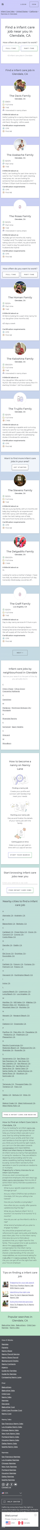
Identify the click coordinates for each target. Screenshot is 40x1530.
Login (23, 4)
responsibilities (17, 1245)
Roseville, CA (20, 1050)
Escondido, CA (8, 956)
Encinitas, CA (20, 954)
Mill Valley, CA (19, 1002)
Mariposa (6, 708)
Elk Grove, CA (8, 954)
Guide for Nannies (9, 1374)
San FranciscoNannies (11, 1457)
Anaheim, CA (19, 916)
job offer (7, 1258)
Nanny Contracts (9, 1364)
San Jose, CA (23, 1061)
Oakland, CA (7, 1024)
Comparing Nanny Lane (11, 1377)
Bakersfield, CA (8, 924)
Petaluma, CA (9, 1035)
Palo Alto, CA (18, 1032)
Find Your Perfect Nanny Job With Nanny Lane (21, 1287)
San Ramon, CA (22, 1066)
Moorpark (6, 710)
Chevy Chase (7, 689)
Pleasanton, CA (8, 1037)
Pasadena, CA (31, 1032)
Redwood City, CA (27, 1048)
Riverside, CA (7, 1050)
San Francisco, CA (9, 1061)
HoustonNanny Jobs (10, 1440)
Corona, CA (18, 935)
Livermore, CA (24, 992)
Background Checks (10, 1361)
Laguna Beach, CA (10, 992)
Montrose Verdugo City (21, 708)
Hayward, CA (7, 975)
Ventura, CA (17, 1095)
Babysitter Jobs (8, 1325)
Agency (5, 1367)
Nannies (5, 1328)
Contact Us (6, 1487)
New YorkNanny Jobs (11, 1434)
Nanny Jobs (14, 1328)
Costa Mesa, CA (9, 937)
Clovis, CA (32, 932)
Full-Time (11, 48)
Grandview (6, 700)
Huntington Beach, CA (23, 975)
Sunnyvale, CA (8, 1076)
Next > (20, 653)
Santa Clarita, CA (9, 1071)
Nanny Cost (6, 1414)
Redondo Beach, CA (10, 1048)
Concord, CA (7, 935)
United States (22, 12)
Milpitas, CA (31, 1002)
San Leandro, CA (9, 1064)
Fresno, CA (18, 967)
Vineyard (6, 735)
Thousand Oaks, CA (23, 1084)
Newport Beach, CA (21, 1016)
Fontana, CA (29, 964)
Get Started (20, 467)
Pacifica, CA (7, 1032)
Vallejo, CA (6, 1095)
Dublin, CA (17, 945)
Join (34, 4)
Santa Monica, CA (25, 1071)
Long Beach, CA (9, 994)
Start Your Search (20, 855)
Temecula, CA (8, 1084)
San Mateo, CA (8, 1066)
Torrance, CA (7, 1087)
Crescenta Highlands (11, 691)
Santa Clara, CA (21, 1069)
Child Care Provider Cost (12, 1410)
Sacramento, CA (9, 1059)
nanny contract (21, 1258)
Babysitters (21, 1325)
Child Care (31, 1325)
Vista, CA (26, 1095)
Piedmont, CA (22, 1035)
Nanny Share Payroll (10, 1358)
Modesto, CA (23, 1005)
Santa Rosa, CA (8, 1073)
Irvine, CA (6, 983)
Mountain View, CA (10, 1007)
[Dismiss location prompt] (35, 1515)
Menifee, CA (7, 1002)
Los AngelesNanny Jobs (12, 1427)
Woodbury (6, 743)
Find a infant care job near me (20, 1115)
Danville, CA (7, 945)
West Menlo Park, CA (11, 1106)
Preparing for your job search (22, 1283)
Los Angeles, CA (23, 994)
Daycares (5, 1404)
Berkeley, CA (21, 924)
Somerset (6, 727)
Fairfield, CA (7, 964)
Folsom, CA (18, 964)
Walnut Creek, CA (9, 1103)
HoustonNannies (9, 1473)
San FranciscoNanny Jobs (12, 1424)
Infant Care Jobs (7, 12)
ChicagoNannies (9, 1463)
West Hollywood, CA (26, 1103)
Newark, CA (7, 1016)
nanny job (31, 1128)
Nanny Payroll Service (10, 1354)
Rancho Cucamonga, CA (12, 1045)
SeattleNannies (8, 1480)
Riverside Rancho (9, 719)
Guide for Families (9, 1371)
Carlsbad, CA (7, 932)
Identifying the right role (20, 1292)
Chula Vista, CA (20, 932)
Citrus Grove (19, 689)
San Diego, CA (23, 1059)
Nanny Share (7, 1351)
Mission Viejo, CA (9, 1005)
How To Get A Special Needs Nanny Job (22, 1296)
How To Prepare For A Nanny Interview (22, 1306)
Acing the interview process (21, 1302)
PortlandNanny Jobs (10, 1437)
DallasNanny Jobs (9, 1444)
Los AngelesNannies (10, 1460)
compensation (8, 1148)
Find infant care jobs (20, 890)
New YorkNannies (9, 1467)
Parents (5, 1348)
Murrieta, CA (24, 1007)
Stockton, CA (21, 1073)
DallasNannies (8, 1477)
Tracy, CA (18, 1087)
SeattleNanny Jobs (10, 1447)
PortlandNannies (9, 1470)
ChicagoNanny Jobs (10, 1430)
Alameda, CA (7, 916)
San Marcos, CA (23, 1064)
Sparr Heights (17, 727)
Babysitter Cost (8, 1407)
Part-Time (29, 48)
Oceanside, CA (20, 1024)
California (33, 12)
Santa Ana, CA (8, 1069)
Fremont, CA (7, 967)
